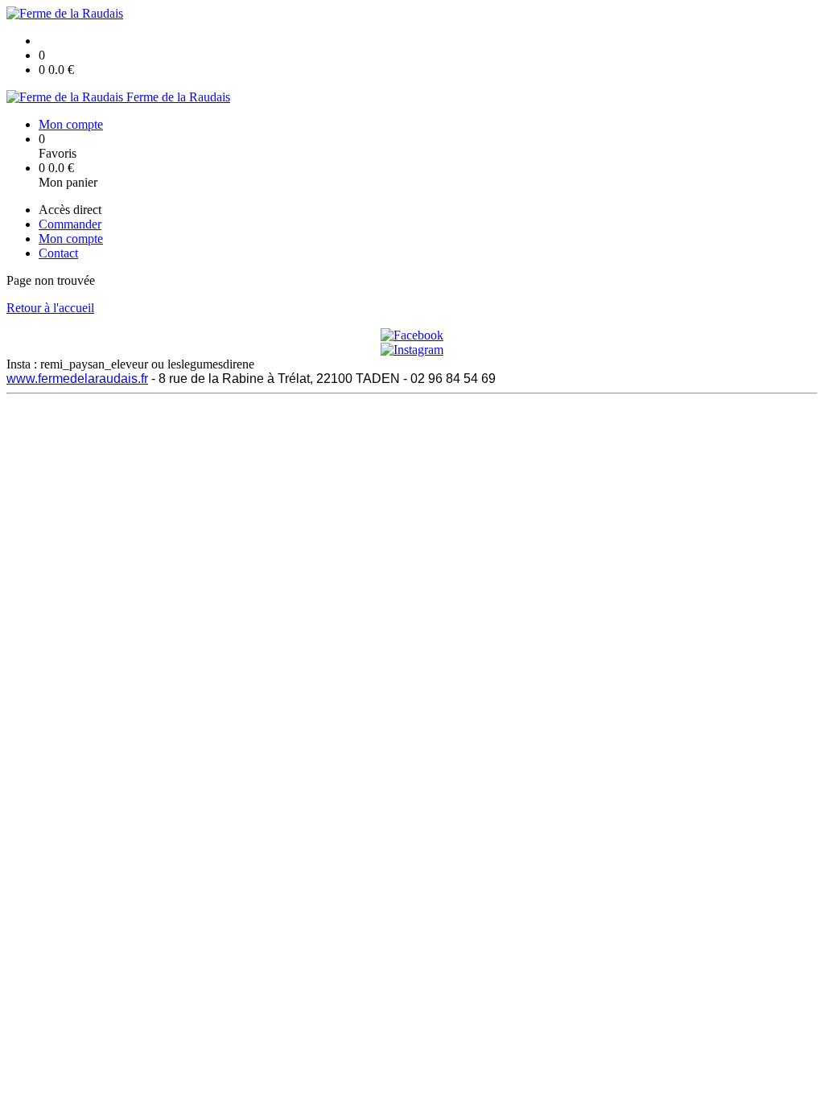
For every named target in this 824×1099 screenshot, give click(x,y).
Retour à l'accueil (50, 308)
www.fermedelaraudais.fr (77, 378)
